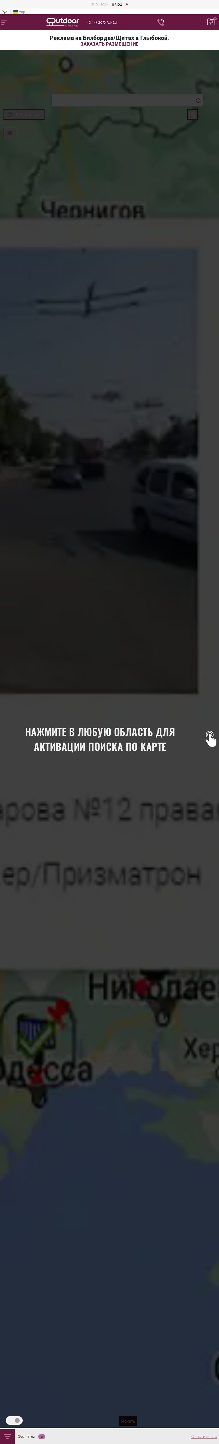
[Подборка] (211, 22)
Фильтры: (26, 1436)
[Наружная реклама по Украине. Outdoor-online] (67, 22)
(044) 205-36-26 (102, 22)
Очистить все (204, 1436)
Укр (21, 12)
